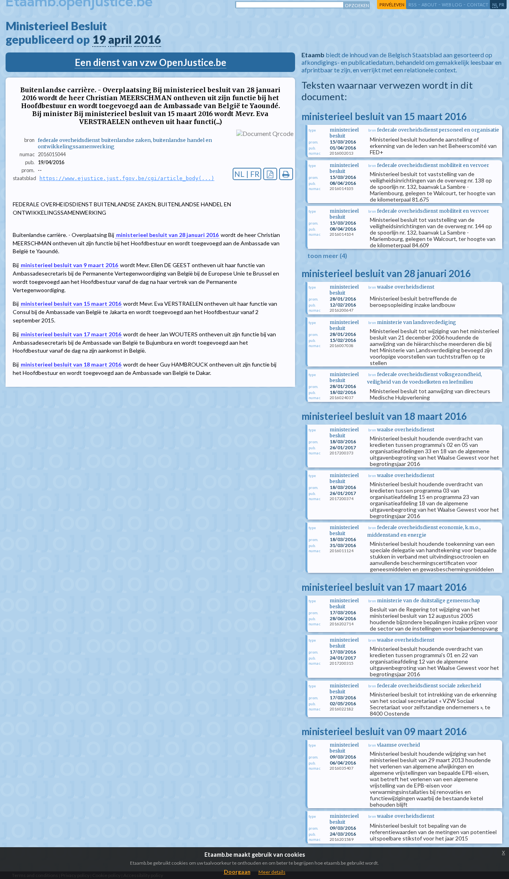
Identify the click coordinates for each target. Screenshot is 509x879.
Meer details (272, 872)
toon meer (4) (327, 255)
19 (99, 39)
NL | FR (247, 174)
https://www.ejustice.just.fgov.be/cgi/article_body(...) (126, 178)
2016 (147, 39)
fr (501, 4)
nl (495, 4)
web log (452, 4)
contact (477, 4)
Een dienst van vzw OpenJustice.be (150, 62)
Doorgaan (237, 871)
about (429, 4)
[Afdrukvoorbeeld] (286, 174)
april (120, 39)
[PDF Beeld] (270, 174)
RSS (412, 4)
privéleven (391, 4)
